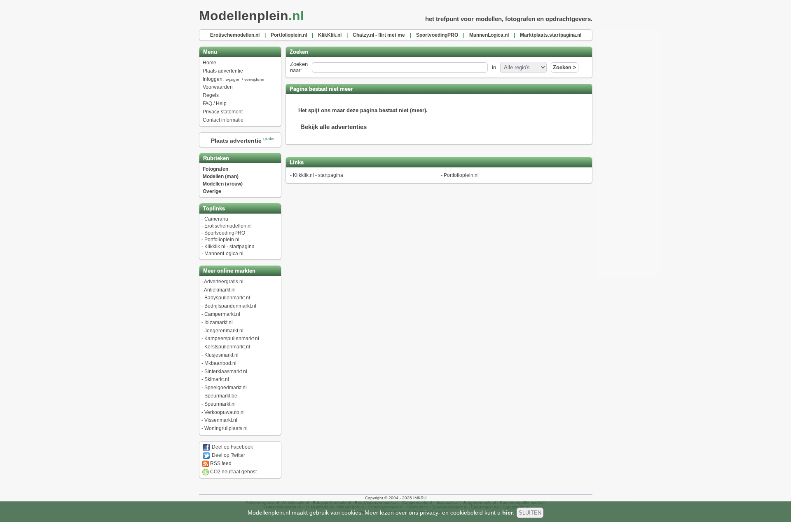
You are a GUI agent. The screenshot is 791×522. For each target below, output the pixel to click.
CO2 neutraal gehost (233, 472)
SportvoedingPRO (224, 233)
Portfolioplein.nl (221, 239)
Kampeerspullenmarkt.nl (231, 338)
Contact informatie (223, 120)
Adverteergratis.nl (223, 282)
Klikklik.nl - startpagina (229, 246)
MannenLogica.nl (223, 253)
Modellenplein (251, 15)
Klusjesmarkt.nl (221, 355)
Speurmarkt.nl (220, 404)
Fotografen (215, 169)
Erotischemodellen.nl (228, 226)
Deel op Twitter (228, 455)
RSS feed (220, 463)
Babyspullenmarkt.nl (227, 298)
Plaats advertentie (223, 71)
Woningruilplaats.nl (226, 428)
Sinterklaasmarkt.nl (225, 371)
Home (209, 63)
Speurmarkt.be (220, 396)
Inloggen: (234, 79)
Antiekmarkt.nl (220, 290)
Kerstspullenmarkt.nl (227, 347)
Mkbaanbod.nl (220, 363)
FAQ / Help (215, 103)
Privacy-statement (223, 112)
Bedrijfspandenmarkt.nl (230, 306)
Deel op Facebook (232, 447)
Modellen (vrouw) (223, 184)
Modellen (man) (221, 176)
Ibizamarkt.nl (218, 322)
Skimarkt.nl (216, 379)
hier (507, 512)
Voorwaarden (218, 87)
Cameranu (216, 219)
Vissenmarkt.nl (220, 420)
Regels (211, 95)
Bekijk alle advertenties (333, 126)
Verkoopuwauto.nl (224, 412)
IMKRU (419, 498)
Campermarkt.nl (222, 314)
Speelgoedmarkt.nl (225, 387)
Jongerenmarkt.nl (223, 331)
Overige (212, 191)
